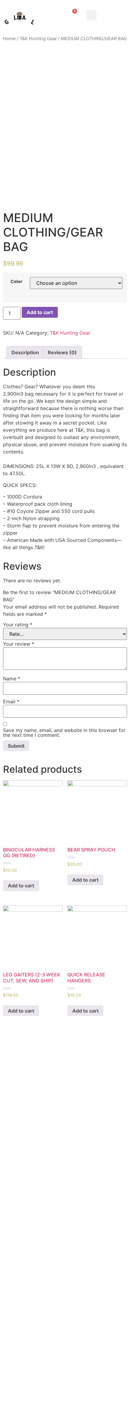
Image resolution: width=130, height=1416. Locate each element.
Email (11, 701)
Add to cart (40, 312)
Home (9, 38)
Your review (18, 643)
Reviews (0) (62, 352)
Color (16, 281)
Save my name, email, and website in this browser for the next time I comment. (64, 732)
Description (25, 352)
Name (11, 678)
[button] (91, 15)
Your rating (17, 624)
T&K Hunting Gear (38, 38)
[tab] (25, 352)
